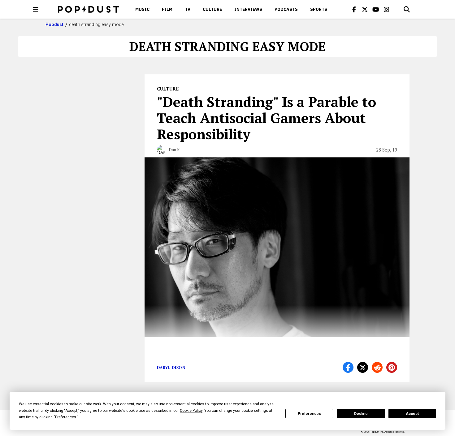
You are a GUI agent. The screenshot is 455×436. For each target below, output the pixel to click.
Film (167, 9)
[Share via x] (362, 367)
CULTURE (212, 9)
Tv (187, 9)
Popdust (55, 24)
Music (142, 9)
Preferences (309, 414)
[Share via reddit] (377, 367)
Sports (318, 9)
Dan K (174, 149)
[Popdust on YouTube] (375, 9)
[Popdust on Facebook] (354, 9)
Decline (361, 414)
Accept (412, 414)
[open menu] (35, 9)
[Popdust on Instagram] (386, 9)
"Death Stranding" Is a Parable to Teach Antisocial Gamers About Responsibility (266, 117)
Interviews (248, 9)
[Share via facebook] (348, 367)
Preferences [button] (65, 417)
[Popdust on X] (365, 9)
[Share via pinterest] (391, 367)
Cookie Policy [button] (191, 410)
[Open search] (406, 9)
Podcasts (286, 9)
